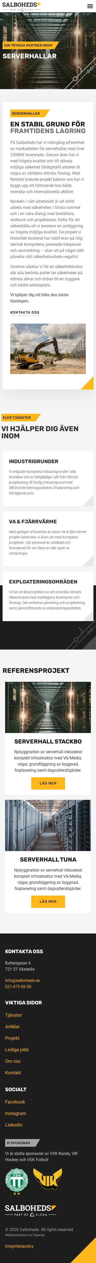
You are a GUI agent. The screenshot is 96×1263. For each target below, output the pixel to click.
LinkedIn (14, 1125)
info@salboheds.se (22, 980)
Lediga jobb (17, 1049)
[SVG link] (22, 7)
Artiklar (12, 1026)
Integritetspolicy (19, 1246)
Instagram (15, 1113)
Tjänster (13, 1015)
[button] (90, 6)
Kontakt (13, 1072)
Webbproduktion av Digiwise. (25, 1235)
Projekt (12, 1038)
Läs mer (48, 783)
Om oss (12, 1061)
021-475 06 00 (18, 986)
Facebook (15, 1102)
